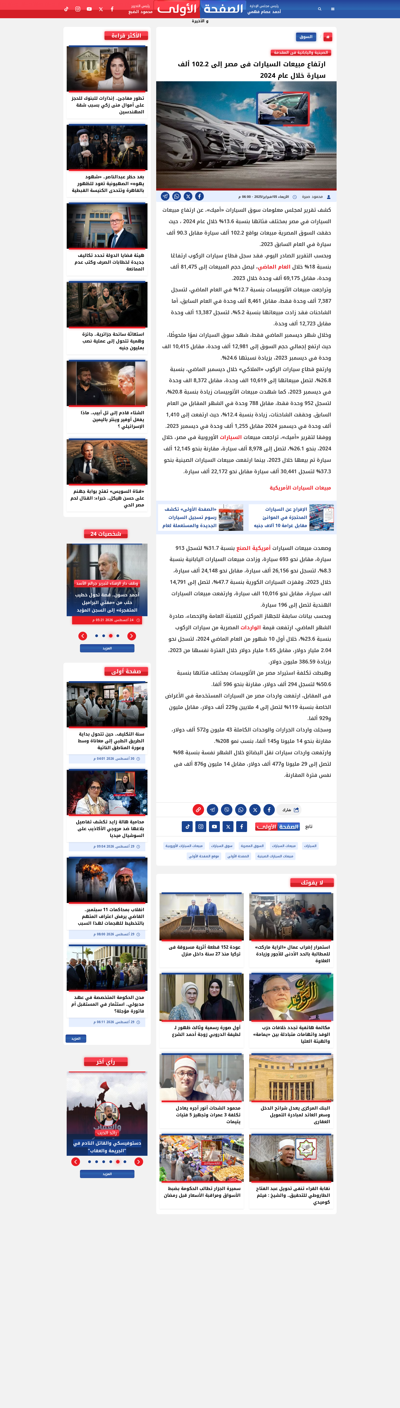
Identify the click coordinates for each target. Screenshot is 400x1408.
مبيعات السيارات (284, 846)
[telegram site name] (214, 826)
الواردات (251, 628)
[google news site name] (241, 826)
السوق (306, 37)
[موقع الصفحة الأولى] (199, 9)
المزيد (107, 648)
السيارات (231, 437)
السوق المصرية (252, 846)
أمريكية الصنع (253, 548)
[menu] (332, 9)
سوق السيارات (221, 846)
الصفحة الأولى (238, 856)
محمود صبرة (313, 196)
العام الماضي (274, 267)
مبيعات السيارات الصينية (275, 856)
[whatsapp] (198, 809)
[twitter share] (188, 196)
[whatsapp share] (176, 196)
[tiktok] (187, 826)
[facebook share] (199, 196)
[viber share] (165, 196)
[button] (131, 636)
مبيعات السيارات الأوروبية (184, 846)
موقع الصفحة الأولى (204, 856)
